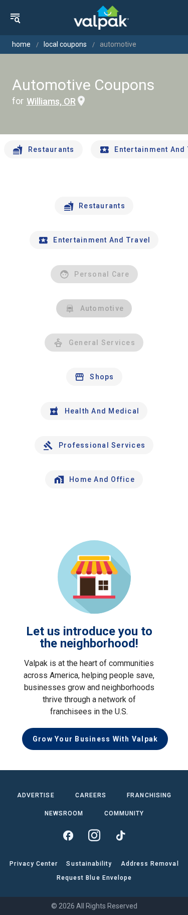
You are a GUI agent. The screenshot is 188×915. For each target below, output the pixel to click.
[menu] (15, 18)
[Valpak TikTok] (120, 835)
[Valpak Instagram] (94, 835)
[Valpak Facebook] (68, 835)
